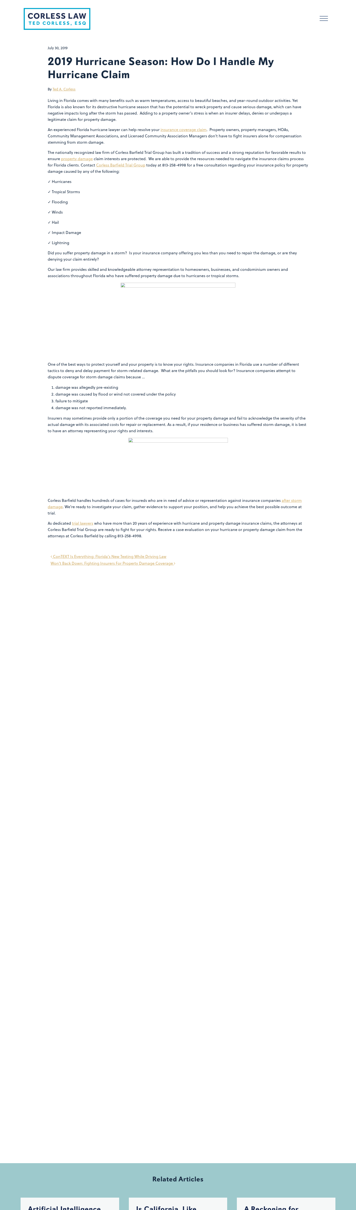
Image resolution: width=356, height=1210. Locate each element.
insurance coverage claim (184, 129)
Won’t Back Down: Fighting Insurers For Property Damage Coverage (112, 563)
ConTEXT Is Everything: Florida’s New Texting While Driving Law (109, 556)
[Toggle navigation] (324, 19)
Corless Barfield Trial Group (120, 165)
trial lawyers (82, 523)
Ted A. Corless (64, 89)
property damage (77, 158)
